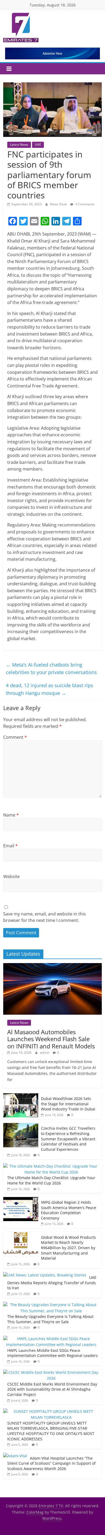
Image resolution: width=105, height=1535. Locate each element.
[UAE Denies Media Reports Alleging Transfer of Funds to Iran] (44, 1275)
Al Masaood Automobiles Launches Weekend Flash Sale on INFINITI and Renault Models (51, 1039)
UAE (38, 144)
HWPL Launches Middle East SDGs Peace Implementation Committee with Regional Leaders (52, 1353)
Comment (15, 737)
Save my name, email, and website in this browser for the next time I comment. (44, 917)
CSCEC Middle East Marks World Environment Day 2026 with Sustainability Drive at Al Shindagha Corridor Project (52, 1389)
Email (10, 846)
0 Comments (84, 204)
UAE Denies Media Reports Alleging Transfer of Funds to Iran (51, 1282)
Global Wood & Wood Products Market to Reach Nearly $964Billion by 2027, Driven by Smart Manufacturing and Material (68, 1248)
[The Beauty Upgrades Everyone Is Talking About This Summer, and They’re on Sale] (51, 1304)
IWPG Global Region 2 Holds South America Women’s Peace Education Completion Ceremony (68, 1210)
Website (11, 876)
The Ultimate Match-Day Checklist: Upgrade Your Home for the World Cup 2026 (51, 1180)
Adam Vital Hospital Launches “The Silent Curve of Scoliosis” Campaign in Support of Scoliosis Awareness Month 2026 (51, 1463)
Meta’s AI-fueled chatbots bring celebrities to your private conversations (51, 668)
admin (45, 1052)
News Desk (59, 204)
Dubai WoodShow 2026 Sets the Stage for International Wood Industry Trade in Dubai (68, 1103)
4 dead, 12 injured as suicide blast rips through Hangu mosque (49, 689)
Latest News (19, 144)
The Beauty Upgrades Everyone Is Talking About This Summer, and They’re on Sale (50, 1319)
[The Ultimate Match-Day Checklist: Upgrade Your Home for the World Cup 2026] (51, 1166)
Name (11, 815)
